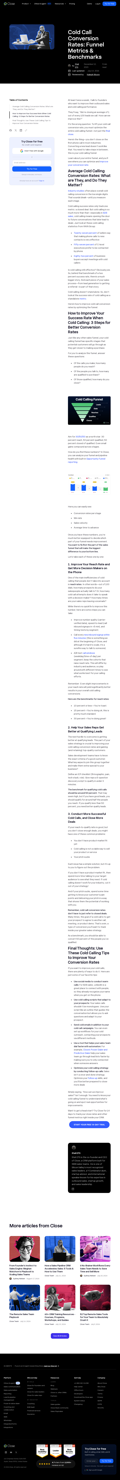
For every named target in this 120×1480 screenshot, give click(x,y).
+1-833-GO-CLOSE (81, 1383)
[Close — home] (9, 1445)
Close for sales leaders (35, 1392)
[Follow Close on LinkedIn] (6, 1452)
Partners (54, 1396)
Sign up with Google (95, 1470)
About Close (102, 1383)
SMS (5, 1417)
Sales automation (10, 1390)
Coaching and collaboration (9, 1408)
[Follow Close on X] (16, 1452)
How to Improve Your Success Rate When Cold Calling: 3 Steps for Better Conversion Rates (32, 114)
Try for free (109, 4)
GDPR (100, 1401)
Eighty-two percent (83, 256)
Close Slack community (59, 1408)
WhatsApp (8, 1420)
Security (101, 1408)
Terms (100, 1394)
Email (6, 1413)
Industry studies (76, 191)
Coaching (31, 1404)
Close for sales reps (34, 1395)
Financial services (33, 1411)
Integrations (8, 1427)
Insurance (31, 1414)
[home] (10, 3)
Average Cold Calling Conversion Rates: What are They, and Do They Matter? (33, 107)
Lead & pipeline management (9, 1398)
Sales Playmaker (57, 1411)
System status (79, 1401)
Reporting (7, 1394)
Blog (52, 1385)
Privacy (100, 1397)
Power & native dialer (12, 1403)
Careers (100, 1390)
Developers (78, 1394)
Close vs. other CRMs (59, 1392)
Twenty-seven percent (85, 233)
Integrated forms (10, 1424)
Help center (78, 1387)
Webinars (54, 1389)
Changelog (78, 1404)
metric (83, 298)
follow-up (92, 1078)
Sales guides (55, 1404)
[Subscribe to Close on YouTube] (11, 1452)
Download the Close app (83, 1397)
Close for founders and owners (36, 1387)
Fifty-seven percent (84, 244)
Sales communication (12, 1387)
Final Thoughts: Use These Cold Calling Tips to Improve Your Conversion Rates (32, 121)
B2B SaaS (31, 1407)
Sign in (41, 181)
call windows (89, 653)
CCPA (100, 1404)
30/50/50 (80, 436)
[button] (26, 4)
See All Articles (60, 1336)
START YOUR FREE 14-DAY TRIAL (89, 1124)
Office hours (78, 1390)
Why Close (101, 1387)
